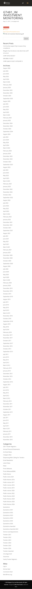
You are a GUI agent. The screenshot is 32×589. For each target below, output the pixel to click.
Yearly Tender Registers (10, 559)
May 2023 (6, 175)
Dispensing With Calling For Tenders (13, 457)
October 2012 (7, 379)
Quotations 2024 (8, 518)
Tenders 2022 (7, 537)
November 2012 (8, 376)
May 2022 (6, 208)
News (4, 466)
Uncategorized (7, 554)
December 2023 (7, 156)
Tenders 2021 (7, 534)
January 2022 (7, 219)
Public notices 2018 (8, 485)
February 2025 (7, 118)
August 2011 (6, 415)
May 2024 (6, 142)
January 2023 (7, 186)
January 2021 (7, 252)
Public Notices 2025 (9, 501)
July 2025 (5, 104)
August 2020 (6, 266)
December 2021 (7, 222)
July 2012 (5, 387)
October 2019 (7, 294)
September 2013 (8, 351)
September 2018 (8, 321)
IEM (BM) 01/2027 (8, 58)
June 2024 (6, 140)
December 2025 (7, 90)
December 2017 (7, 335)
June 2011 (6, 420)
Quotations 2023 (8, 515)
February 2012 (7, 401)
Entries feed (6, 569)
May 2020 (6, 274)
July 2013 (5, 354)
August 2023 (6, 167)
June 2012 (6, 390)
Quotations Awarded (9, 526)
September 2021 (8, 230)
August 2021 (6, 233)
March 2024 (6, 148)
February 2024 (7, 151)
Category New (7, 455)
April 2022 (6, 211)
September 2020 (8, 263)
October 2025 (7, 96)
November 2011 (8, 406)
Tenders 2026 (7, 548)
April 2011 (6, 426)
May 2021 (6, 241)
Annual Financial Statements (11, 449)
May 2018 (6, 327)
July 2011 (5, 417)
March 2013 (6, 365)
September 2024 (8, 131)
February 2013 (7, 368)
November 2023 (8, 159)
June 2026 (6, 74)
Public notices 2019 (8, 488)
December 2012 (7, 373)
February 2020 (7, 283)
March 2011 (6, 428)
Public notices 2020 (8, 490)
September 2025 (8, 98)
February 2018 (7, 332)
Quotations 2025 (8, 521)
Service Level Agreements (10, 532)
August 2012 (6, 384)
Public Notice (7, 474)
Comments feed (8, 572)
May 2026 (6, 76)
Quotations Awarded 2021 (10, 529)
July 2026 (5, 71)
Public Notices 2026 (9, 504)
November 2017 (8, 338)
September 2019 (8, 296)
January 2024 (7, 153)
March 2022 (6, 214)
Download (6, 27)
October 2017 (7, 340)
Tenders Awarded (8, 551)
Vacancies (6, 556)
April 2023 (6, 178)
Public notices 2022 (8, 493)
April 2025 (6, 112)
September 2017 (8, 343)
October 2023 (7, 162)
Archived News (7, 452)
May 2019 (6, 307)
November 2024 (8, 126)
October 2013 (7, 349)
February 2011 (7, 431)
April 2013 (6, 362)
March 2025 (6, 115)
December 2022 (7, 189)
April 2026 (6, 79)
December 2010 (7, 437)
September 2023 (8, 164)
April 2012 (6, 395)
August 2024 (6, 134)
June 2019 (6, 305)
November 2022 (8, 192)
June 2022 (6, 206)
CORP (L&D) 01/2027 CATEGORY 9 (13, 61)
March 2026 (6, 82)
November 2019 (8, 291)
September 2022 (8, 197)
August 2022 (6, 200)
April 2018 (6, 329)
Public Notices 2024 (9, 499)
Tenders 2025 (7, 545)
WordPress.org (7, 574)
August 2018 (6, 324)
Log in (5, 566)
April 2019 (6, 310)
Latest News (6, 463)
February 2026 (7, 85)
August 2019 (6, 299)
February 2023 (7, 184)
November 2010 (8, 439)
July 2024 (5, 137)
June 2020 (6, 272)
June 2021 (6, 239)
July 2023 (5, 170)
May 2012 (6, 393)
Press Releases (7, 468)
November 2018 (8, 316)
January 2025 (7, 120)
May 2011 (6, 423)
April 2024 (6, 145)
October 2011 (7, 409)
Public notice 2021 (8, 477)
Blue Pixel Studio (19, 584)
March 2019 (6, 313)
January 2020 (7, 285)
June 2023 (6, 173)
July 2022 (5, 203)
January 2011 (7, 434)
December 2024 (7, 123)
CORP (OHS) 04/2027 (9, 56)
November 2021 (8, 225)
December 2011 (7, 404)
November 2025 (8, 93)
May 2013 (6, 360)
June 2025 (6, 107)
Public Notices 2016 (9, 479)
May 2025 (6, 109)
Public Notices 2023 (9, 496)
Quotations (6, 507)
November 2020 (8, 258)
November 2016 (8, 346)
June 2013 (6, 357)
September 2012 (8, 382)
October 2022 (7, 195)
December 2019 (7, 288)
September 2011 (8, 412)
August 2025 (6, 101)
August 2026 (6, 68)
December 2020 (7, 255)
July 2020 (5, 269)
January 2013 (7, 371)
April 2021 (6, 244)
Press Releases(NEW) (9, 471)
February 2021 (7, 250)
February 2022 (7, 217)
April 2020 (6, 277)
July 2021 (5, 236)
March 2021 (6, 247)
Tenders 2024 (7, 543)
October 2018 (7, 318)
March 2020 (6, 280)
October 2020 (7, 261)
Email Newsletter (8, 460)
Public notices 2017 (8, 482)
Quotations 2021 (8, 510)
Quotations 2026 (8, 523)
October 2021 (7, 228)
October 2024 (7, 129)
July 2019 (5, 302)
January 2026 (7, 87)
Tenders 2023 (7, 540)
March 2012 (6, 398)
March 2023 (6, 181)
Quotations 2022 (8, 512)
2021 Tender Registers (9, 446)
